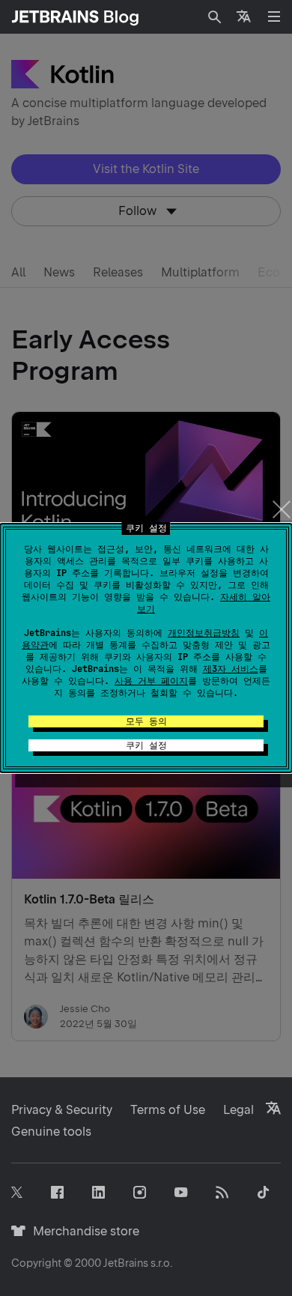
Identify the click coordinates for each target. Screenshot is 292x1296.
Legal (238, 1110)
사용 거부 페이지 (151, 681)
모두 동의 (146, 721)
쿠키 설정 (146, 745)
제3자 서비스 (230, 669)
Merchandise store (82, 1231)
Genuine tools (51, 1131)
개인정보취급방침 (204, 633)
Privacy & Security (61, 1110)
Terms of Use (167, 1110)
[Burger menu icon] (274, 16)
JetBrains (125, 1263)
